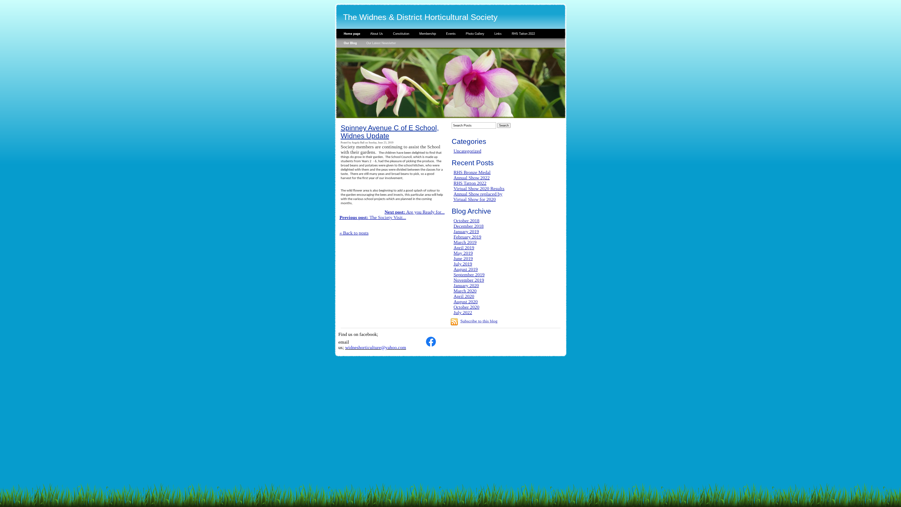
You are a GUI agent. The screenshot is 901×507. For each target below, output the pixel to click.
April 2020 (464, 296)
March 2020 (465, 290)
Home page (352, 33)
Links (498, 33)
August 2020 (466, 301)
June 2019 (463, 258)
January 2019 (466, 231)
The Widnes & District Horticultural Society (420, 17)
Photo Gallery (475, 33)
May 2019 (463, 253)
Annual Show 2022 (472, 177)
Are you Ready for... (415, 212)
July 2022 (463, 312)
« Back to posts (354, 232)
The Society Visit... (373, 217)
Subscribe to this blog (478, 321)
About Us (376, 33)
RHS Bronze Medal (472, 172)
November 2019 (469, 280)
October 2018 (466, 220)
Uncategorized (467, 151)
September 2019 (469, 274)
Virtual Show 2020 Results (479, 188)
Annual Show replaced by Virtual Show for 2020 (477, 196)
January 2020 (466, 285)
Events (451, 33)
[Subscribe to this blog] (454, 322)
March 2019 (465, 242)
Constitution (401, 33)
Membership (427, 33)
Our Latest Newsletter (381, 43)
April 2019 (464, 247)
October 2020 (466, 307)
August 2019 (466, 269)
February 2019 (467, 236)
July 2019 (463, 263)
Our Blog (350, 43)
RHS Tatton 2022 (523, 33)
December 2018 (469, 226)
